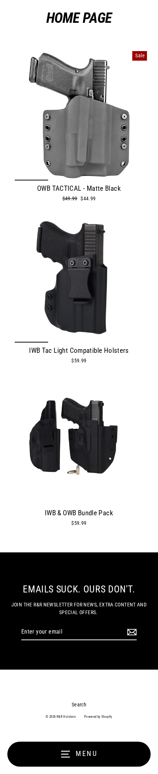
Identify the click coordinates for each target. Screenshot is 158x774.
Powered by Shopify (98, 717)
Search (79, 704)
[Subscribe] (131, 632)
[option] (79, 115)
